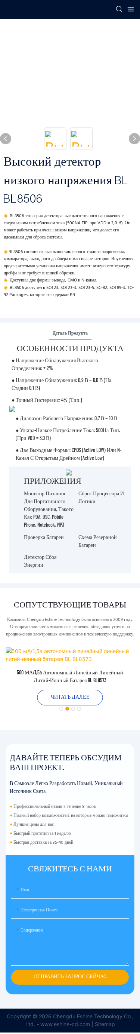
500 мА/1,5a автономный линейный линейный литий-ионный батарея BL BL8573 (70, 676)
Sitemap (105, 1024)
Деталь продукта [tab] (70, 333)
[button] (61, 708)
